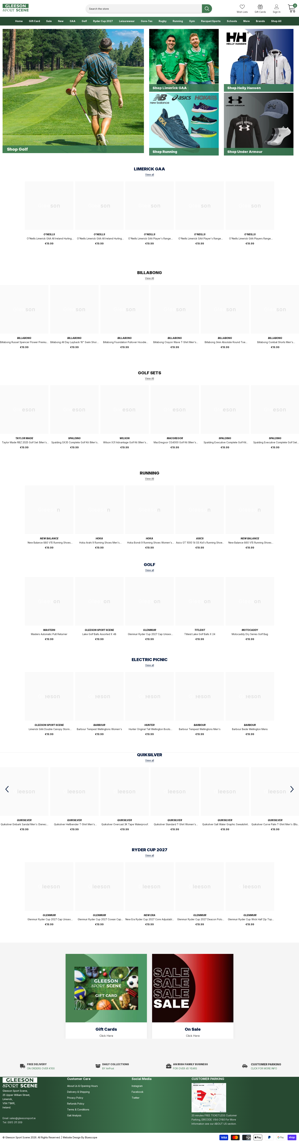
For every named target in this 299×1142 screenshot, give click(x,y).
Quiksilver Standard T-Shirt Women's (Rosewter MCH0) (175, 824)
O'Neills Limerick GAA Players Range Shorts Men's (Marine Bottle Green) (250, 239)
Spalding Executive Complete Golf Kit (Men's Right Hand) (225, 443)
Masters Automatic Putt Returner (49, 634)
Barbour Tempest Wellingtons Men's (199, 729)
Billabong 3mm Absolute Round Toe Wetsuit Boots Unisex (225, 342)
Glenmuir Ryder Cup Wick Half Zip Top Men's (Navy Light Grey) (250, 919)
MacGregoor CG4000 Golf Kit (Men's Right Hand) (175, 443)
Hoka (99, 538)
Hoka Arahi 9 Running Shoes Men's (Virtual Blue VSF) (99, 543)
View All (149, 278)
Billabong (24, 338)
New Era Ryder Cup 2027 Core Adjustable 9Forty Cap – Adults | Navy (149, 919)
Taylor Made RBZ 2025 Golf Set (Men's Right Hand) (24, 443)
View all (149, 174)
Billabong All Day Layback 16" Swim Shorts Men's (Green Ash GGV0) (74, 342)
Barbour (99, 724)
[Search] (149, 8)
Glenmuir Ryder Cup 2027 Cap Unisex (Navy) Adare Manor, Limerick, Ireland (149, 634)
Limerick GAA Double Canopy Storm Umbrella (49, 729)
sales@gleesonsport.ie (23, 1118)
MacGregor (175, 438)
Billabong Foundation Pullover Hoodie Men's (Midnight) (124, 342)
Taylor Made (24, 438)
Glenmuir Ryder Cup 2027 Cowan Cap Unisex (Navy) (99, 919)
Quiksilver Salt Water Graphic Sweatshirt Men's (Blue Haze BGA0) (225, 824)
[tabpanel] (106, 996)
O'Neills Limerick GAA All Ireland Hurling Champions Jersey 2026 (49, 239)
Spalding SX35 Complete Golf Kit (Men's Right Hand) (74, 443)
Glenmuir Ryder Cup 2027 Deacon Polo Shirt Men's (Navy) (199, 919)
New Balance (49, 538)
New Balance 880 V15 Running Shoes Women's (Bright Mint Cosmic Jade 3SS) (49, 543)
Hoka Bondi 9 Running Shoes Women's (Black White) (149, 543)
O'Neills (49, 234)
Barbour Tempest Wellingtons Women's (99, 729)
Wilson (125, 438)
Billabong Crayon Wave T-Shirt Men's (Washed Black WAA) (174, 342)
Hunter (149, 724)
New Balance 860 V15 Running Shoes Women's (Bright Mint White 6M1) (249, 543)
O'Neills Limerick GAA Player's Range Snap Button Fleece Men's (199, 239)
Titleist (199, 629)
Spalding (74, 438)
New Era (149, 915)
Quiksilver (24, 820)
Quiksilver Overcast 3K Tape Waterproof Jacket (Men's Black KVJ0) (124, 824)
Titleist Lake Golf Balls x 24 (199, 634)
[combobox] (144, 8)
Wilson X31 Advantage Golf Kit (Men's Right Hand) (124, 443)
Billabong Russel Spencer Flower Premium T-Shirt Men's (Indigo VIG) (24, 342)
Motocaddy (250, 629)
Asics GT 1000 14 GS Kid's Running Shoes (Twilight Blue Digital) (200, 543)
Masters (49, 629)
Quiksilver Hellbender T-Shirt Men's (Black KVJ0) (74, 824)
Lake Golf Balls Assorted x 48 (99, 634)
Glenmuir (149, 629)
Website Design (72, 1137)
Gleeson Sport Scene (99, 629)
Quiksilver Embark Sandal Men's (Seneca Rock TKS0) (24, 824)
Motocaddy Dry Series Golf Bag (250, 634)
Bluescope (91, 1137)
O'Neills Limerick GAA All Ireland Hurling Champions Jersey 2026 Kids (99, 239)
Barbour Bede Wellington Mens (250, 729)
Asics (199, 538)
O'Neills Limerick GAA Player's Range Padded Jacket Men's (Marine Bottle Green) (149, 239)
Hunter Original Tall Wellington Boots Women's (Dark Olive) (149, 729)
